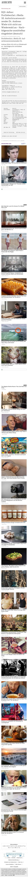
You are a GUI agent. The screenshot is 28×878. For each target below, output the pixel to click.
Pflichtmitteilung (4, 8)
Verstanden (10, 875)
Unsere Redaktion (10, 864)
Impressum (19, 857)
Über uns (20, 862)
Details (6, 875)
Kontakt (13, 857)
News (9, 857)
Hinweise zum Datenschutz (10, 862)
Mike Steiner (18, 864)
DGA (9, 8)
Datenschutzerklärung (13, 860)
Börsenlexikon (14, 844)
